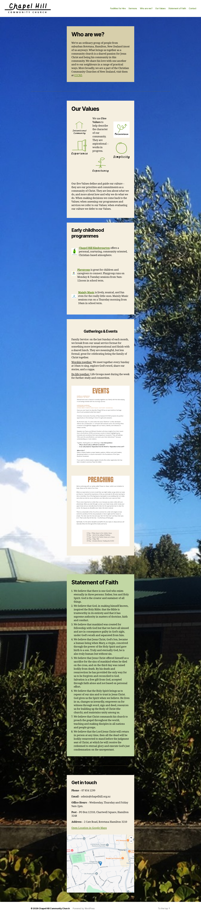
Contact (192, 8)
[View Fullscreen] (70, 837)
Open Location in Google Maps (89, 828)
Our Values (160, 8)
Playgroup (83, 269)
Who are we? (146, 8)
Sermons (133, 8)
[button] (100, 863)
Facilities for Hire (118, 8)
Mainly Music (86, 292)
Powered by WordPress (84, 908)
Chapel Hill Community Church (54, 908)
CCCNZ (78, 75)
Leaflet (132, 892)
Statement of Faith (177, 8)
